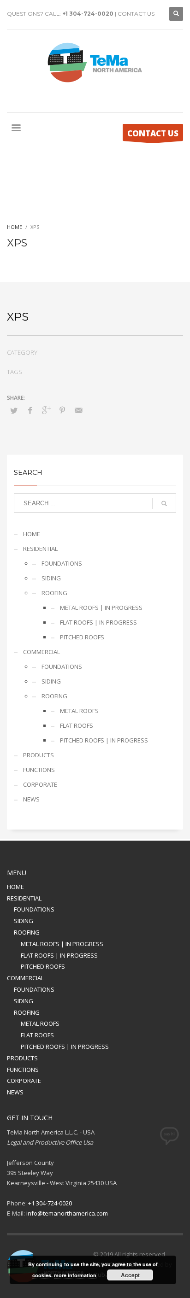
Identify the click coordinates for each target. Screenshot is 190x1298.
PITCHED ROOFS (82, 637)
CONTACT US (136, 13)
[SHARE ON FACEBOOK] (30, 410)
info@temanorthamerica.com (67, 1213)
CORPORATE (40, 784)
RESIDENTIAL (40, 548)
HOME (31, 534)
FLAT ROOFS (76, 725)
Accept (130, 1275)
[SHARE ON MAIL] (78, 410)
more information (75, 1275)
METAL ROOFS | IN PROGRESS (101, 607)
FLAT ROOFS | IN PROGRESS (98, 622)
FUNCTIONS (39, 770)
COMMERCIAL (41, 652)
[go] (164, 503)
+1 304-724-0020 (87, 13)
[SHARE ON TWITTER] (14, 410)
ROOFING (54, 593)
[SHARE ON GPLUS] (46, 410)
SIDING (51, 578)
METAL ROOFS (79, 711)
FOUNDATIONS (62, 563)
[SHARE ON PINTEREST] (62, 410)
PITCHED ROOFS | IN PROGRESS (104, 740)
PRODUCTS (38, 755)
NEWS (31, 799)
